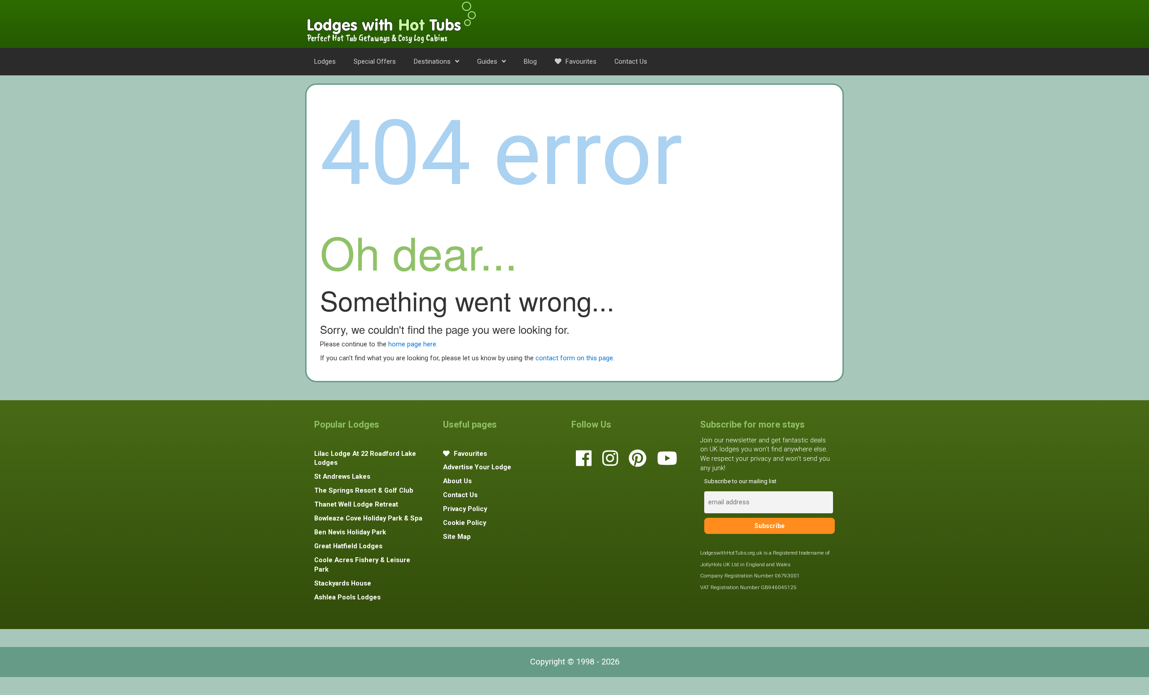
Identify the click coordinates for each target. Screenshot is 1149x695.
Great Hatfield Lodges (348, 546)
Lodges (325, 61)
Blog (530, 61)
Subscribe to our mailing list (740, 481)
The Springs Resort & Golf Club (363, 490)
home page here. (413, 344)
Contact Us (630, 61)
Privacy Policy (465, 509)
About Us (457, 481)
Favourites (580, 61)
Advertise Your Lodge (477, 467)
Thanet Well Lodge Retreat (356, 504)
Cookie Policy (464, 523)
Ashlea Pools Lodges (347, 597)
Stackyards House (342, 583)
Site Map (457, 537)
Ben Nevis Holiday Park (350, 532)
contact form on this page (574, 358)
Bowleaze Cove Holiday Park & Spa (368, 518)
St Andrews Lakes (342, 476)
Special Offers (375, 61)
